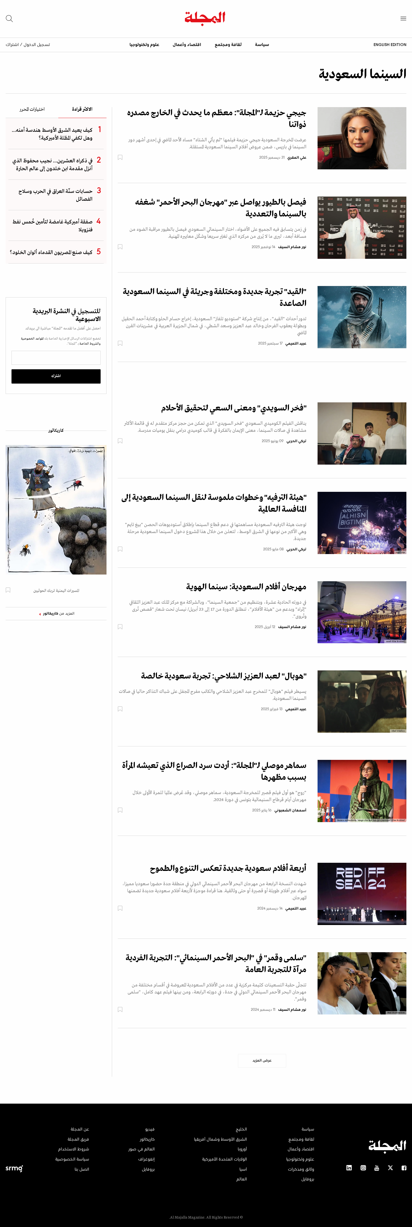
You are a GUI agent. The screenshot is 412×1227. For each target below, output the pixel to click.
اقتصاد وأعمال (187, 45)
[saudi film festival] (362, 612)
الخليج (241, 1129)
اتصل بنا (82, 1169)
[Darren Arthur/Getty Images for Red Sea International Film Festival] (362, 791)
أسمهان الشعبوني (290, 811)
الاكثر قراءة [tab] (82, 109)
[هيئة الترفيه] (362, 522)
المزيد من (59, 614)
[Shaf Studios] (362, 701)
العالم (242, 1179)
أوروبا (242, 1149)
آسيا (243, 1169)
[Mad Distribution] (362, 983)
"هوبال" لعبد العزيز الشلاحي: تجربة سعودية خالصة (223, 676)
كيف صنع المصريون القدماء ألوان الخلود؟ (51, 252)
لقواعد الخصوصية (32, 339)
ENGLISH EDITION (390, 44)
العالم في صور (141, 1149)
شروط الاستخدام (73, 1149)
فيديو (150, 1129)
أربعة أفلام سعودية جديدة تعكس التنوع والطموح (228, 869)
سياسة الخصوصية (72, 1159)
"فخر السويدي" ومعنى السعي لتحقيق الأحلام (233, 408)
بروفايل (307, 1179)
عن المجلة (80, 1129)
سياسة (262, 45)
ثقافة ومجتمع (228, 45)
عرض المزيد (262, 1061)
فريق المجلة (78, 1139)
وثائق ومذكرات (301, 1169)
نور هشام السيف (292, 247)
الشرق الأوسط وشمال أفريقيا (220, 1139)
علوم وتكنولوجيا (144, 45)
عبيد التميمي (295, 344)
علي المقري (296, 158)
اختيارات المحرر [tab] (32, 109)
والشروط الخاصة (90, 344)
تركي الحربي (296, 441)
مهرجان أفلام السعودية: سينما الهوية (246, 587)
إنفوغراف (146, 1159)
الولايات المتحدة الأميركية (224, 1159)
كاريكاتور (56, 430)
